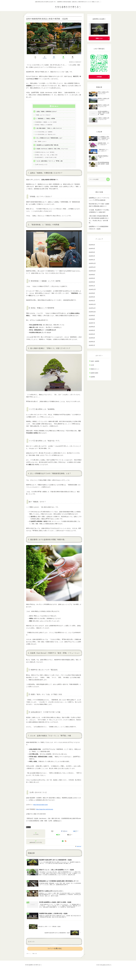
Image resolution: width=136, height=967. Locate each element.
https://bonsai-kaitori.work (40, 804)
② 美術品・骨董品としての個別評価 (43, 124)
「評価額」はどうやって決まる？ (43, 115)
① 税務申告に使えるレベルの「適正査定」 (45, 152)
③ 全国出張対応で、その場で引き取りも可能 (45, 157)
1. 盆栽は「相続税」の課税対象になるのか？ (46, 111)
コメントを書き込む (54, 948)
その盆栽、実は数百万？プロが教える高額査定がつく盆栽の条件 (99, 211)
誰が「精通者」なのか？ (41, 141)
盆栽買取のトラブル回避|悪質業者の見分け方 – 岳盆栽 (98, 227)
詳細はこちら (99, 38)
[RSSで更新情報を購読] (65, 841)
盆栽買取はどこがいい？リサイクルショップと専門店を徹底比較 (99, 199)
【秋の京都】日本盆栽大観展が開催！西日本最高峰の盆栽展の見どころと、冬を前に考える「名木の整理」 (99, 219)
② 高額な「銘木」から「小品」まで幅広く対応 (46, 154)
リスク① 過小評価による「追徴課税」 (44, 131)
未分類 (29, 827)
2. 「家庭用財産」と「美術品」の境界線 (45, 118)
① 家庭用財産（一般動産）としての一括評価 (45, 122)
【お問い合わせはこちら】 (41, 164)
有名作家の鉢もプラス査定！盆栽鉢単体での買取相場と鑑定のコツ (99, 205)
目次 (53, 106)
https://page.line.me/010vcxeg (44, 809)
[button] (72, 57)
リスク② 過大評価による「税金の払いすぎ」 (45, 134)
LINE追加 (99, 76)
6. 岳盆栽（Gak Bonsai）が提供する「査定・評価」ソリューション (52, 148)
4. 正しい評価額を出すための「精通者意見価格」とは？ (49, 138)
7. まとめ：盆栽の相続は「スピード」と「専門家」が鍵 (49, 161)
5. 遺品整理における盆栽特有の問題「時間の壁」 (47, 145)
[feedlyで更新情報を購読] (63, 841)
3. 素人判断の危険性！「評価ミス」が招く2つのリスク (49, 128)
